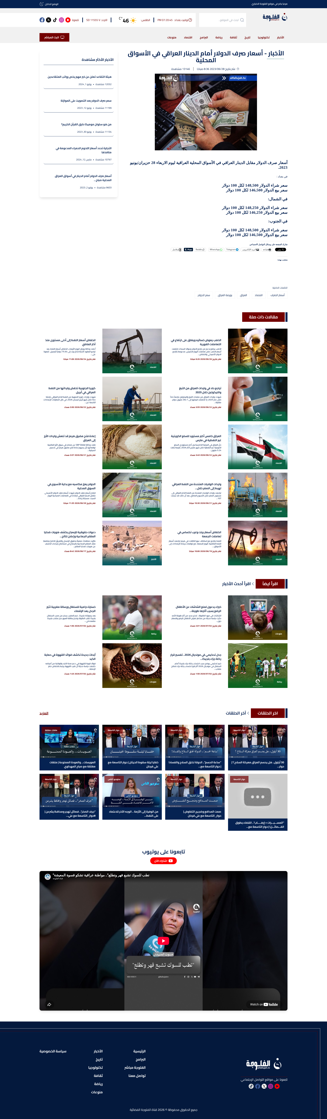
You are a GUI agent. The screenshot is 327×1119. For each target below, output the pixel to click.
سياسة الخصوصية (53, 1051)
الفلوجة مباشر (135, 1067)
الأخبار (280, 37)
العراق (243, 295)
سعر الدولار (204, 295)
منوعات (171, 37)
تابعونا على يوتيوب (163, 851)
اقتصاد (188, 37)
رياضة (218, 37)
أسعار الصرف (277, 295)
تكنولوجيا (264, 37)
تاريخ (247, 37)
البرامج (204, 37)
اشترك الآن (160, 861)
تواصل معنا (137, 1075)
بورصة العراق (225, 295)
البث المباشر (51, 37)
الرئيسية (139, 1051)
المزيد (44, 713)
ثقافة (233, 37)
